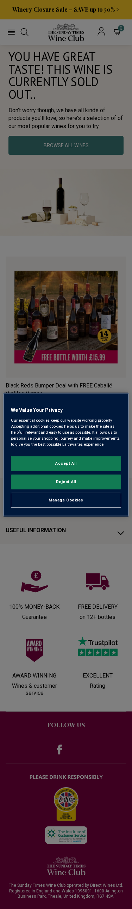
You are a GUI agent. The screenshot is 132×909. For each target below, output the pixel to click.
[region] (65, 455)
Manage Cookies (66, 499)
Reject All (66, 481)
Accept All (66, 463)
